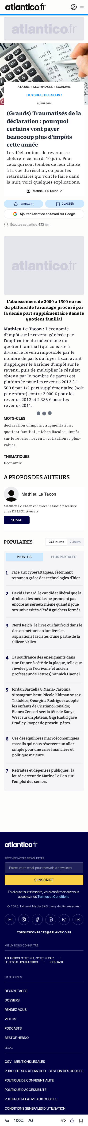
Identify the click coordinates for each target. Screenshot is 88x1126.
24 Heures (56, 542)
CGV (8, 1061)
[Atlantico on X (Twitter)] (23, 919)
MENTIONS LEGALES (29, 1061)
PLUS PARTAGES (63, 557)
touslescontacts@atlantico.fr (44, 932)
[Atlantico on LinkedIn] (51, 919)
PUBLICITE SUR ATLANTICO (25, 1071)
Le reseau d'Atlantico (21, 962)
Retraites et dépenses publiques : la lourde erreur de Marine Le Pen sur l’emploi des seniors (43, 776)
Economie (63, 86)
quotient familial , (21, 431)
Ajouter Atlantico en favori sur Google (48, 214)
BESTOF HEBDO (17, 1038)
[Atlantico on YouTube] (78, 919)
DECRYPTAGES (16, 991)
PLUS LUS (24, 557)
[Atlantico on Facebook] (37, 919)
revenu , (39, 438)
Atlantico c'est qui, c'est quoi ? (29, 958)
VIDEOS (10, 1019)
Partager (26, 204)
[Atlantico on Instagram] (64, 919)
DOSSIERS (12, 1000)
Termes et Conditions (53, 896)
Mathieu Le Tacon (45, 191)
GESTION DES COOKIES (66, 1071)
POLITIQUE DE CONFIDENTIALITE (29, 1080)
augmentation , (59, 425)
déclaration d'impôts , (24, 425)
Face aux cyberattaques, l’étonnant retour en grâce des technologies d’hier (45, 575)
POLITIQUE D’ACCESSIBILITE (25, 1090)
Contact (57, 962)
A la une (24, 86)
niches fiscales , (53, 431)
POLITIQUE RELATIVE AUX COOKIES (31, 1099)
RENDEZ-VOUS (16, 1010)
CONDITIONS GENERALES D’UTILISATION (35, 1108)
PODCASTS (13, 1028)
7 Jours (75, 542)
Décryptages (43, 86)
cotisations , (59, 438)
